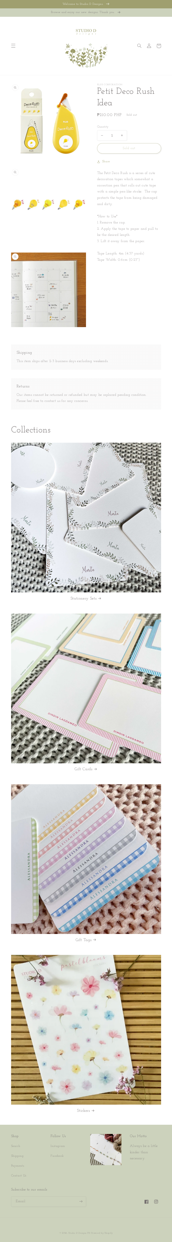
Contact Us (18, 1175)
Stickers (83, 1111)
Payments (17, 1165)
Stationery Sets (83, 599)
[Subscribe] (81, 1201)
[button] (13, 46)
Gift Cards (83, 769)
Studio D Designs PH (79, 1233)
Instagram (58, 1146)
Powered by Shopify (102, 1233)
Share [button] (106, 161)
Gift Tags (84, 940)
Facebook (57, 1156)
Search (15, 1146)
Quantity (103, 126)
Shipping (17, 1156)
